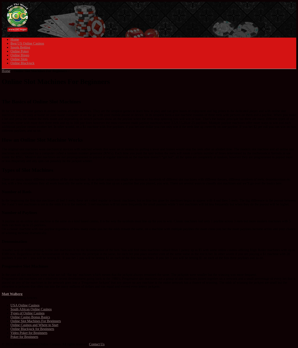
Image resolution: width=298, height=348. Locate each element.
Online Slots (18, 59)
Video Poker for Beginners (28, 333)
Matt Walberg (12, 294)
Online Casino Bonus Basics (30, 317)
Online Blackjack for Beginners (32, 329)
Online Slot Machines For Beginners (35, 321)
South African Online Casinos (31, 309)
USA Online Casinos (24, 305)
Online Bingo (19, 55)
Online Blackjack (22, 63)
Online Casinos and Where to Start (34, 325)
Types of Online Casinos (27, 313)
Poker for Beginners (24, 337)
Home (14, 39)
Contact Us (96, 344)
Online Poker (19, 51)
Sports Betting (20, 47)
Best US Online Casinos (27, 43)
